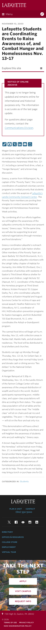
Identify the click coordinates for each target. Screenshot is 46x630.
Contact (30, 508)
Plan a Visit (15, 508)
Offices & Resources (13, 537)
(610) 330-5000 (24, 512)
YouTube (23, 522)
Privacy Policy (26, 622)
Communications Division (19, 127)
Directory (7, 532)
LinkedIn (37, 522)
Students (24, 481)
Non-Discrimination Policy (17, 626)
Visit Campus (23, 591)
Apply (23, 581)
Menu (9, 14)
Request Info (23, 601)
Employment (9, 547)
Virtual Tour (9, 552)
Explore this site (11, 68)
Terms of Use (10, 622)
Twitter (9, 522)
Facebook (16, 522)
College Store (9, 542)
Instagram (30, 522)
